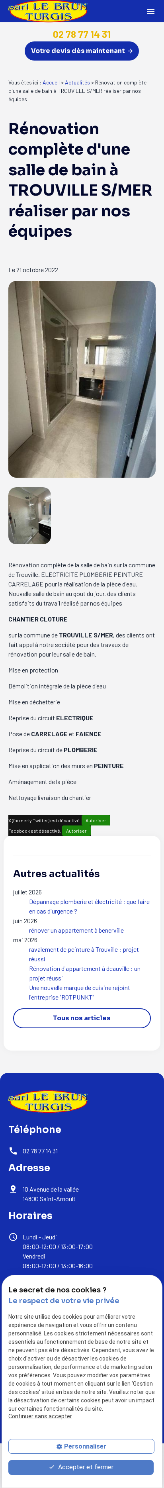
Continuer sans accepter (40, 1416)
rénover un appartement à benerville (76, 930)
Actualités (77, 82)
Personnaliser (85, 1446)
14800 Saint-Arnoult (51, 1193)
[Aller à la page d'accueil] (48, 1101)
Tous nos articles (82, 1018)
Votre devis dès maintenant (78, 51)
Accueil (51, 82)
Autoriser (96, 820)
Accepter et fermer (85, 1467)
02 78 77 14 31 (82, 34)
